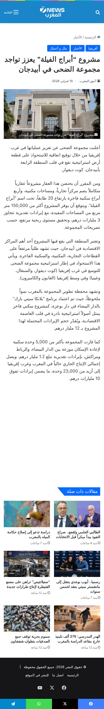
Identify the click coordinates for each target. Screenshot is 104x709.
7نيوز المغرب (88, 81)
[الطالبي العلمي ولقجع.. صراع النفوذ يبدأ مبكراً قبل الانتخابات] (77, 514)
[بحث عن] (97, 14)
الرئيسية (91, 37)
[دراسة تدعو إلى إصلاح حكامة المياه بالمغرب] (27, 514)
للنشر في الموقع (37, 675)
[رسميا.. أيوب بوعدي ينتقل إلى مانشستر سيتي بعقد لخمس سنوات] (77, 564)
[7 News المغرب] (51, 12)
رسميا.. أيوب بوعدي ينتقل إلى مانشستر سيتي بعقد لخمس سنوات (78, 586)
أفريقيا (92, 48)
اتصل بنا (58, 675)
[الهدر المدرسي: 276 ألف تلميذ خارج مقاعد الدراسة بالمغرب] (77, 618)
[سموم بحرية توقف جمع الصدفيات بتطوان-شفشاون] (27, 618)
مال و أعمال (58, 48)
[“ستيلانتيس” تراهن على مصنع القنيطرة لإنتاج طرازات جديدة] (27, 564)
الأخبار (77, 37)
